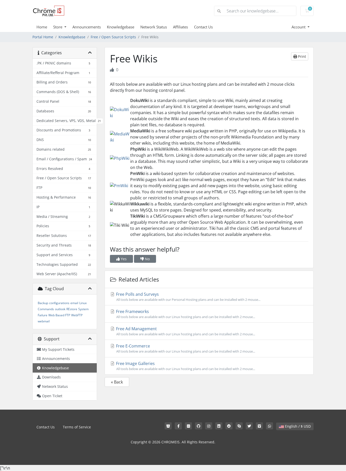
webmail (44, 321)
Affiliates (180, 26)
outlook (60, 309)
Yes (123, 258)
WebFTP (77, 315)
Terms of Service (77, 427)
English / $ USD (297, 426)
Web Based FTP (59, 315)
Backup (43, 303)
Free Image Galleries (185, 366)
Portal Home (42, 36)
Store (58, 26)
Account (299, 26)
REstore (71, 309)
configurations (59, 303)
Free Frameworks (185, 314)
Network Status (153, 26)
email (74, 303)
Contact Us (203, 26)
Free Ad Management (185, 331)
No (147, 258)
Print (301, 56)
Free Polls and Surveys (187, 296)
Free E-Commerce (185, 348)
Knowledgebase (120, 26)
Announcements (86, 26)
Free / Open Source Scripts (113, 36)
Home (41, 26)
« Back (117, 382)
